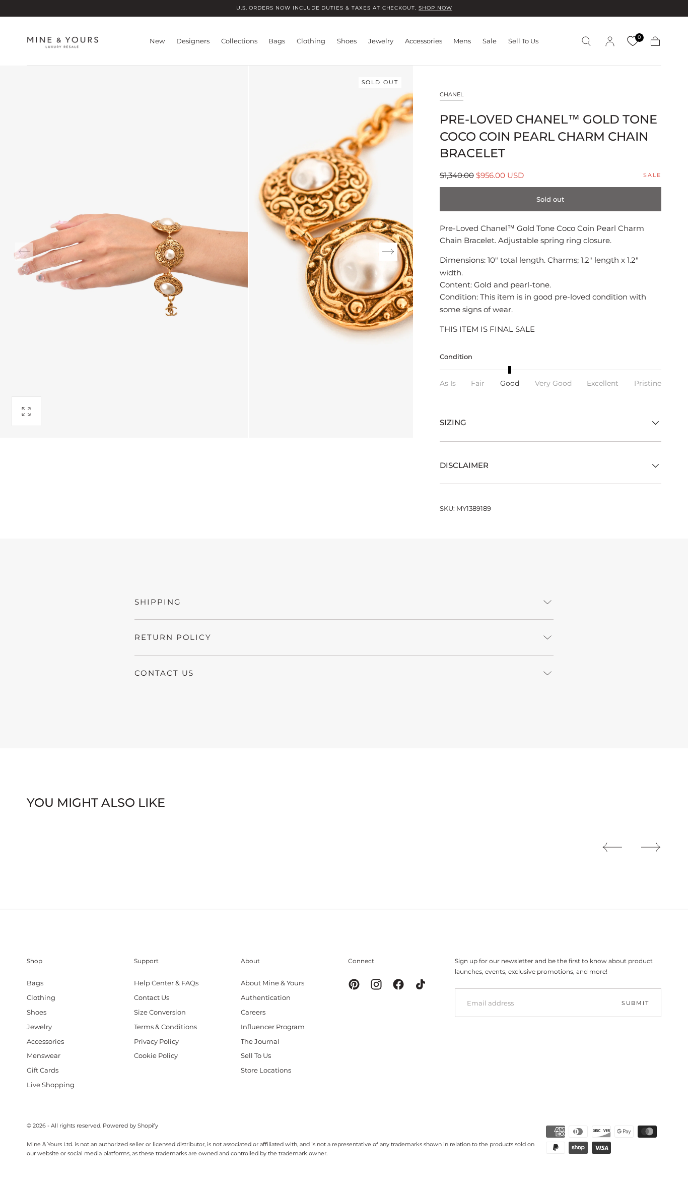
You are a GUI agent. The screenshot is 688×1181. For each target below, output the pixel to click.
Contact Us (151, 997)
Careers (253, 1012)
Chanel (451, 94)
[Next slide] (388, 252)
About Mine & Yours (272, 983)
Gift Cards (42, 1070)
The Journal (260, 1041)
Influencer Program (273, 1027)
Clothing (311, 41)
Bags (276, 41)
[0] (633, 41)
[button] (586, 41)
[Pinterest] (354, 984)
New (157, 41)
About (250, 961)
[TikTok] (420, 984)
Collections (239, 41)
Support (146, 961)
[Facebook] (398, 984)
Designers (193, 41)
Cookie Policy (156, 1055)
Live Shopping (51, 1085)
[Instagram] (376, 984)
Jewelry (380, 41)
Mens (462, 41)
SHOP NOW (435, 8)
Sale (490, 41)
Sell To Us (523, 41)
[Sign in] (610, 41)
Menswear (43, 1055)
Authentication (266, 997)
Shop (34, 961)
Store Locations (266, 1070)
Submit (635, 1003)
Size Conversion (160, 1012)
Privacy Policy (156, 1041)
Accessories (423, 41)
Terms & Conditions (165, 1027)
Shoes (347, 41)
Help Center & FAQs (166, 983)
